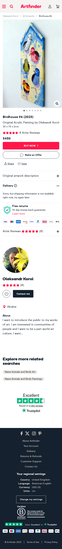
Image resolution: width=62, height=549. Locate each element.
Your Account (31, 446)
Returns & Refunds (31, 456)
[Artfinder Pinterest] (40, 433)
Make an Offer (33, 155)
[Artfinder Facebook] (21, 433)
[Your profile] (50, 6)
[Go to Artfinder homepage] (31, 6)
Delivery (31, 451)
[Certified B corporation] (31, 512)
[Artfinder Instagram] (34, 433)
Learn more (18, 213)
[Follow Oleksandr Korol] (6, 294)
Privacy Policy (51, 542)
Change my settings (31, 499)
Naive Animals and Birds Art (20, 371)
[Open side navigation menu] (4, 6)
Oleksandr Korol (10, 16)
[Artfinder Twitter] (27, 433)
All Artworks (28, 16)
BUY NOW (30, 145)
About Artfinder (31, 440)
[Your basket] (57, 7)
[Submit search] (11, 6)
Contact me (23, 293)
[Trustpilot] (31, 524)
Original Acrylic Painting (18, 122)
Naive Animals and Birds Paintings (23, 378)
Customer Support (31, 461)
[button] (57, 103)
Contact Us (31, 466)
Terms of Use (33, 542)
